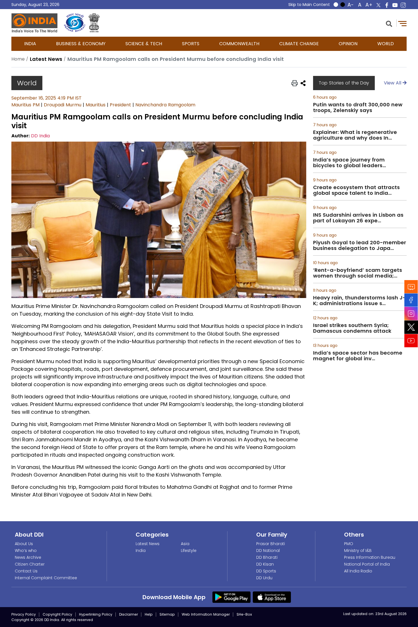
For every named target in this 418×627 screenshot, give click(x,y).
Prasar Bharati (270, 544)
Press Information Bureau (369, 557)
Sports (190, 43)
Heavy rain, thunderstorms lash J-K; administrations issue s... (359, 300)
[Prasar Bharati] (74, 22)
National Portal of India (367, 564)
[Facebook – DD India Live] (386, 5)
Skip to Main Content (309, 4)
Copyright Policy (57, 614)
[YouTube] (411, 340)
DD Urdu (264, 578)
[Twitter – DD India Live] (378, 5)
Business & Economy (80, 43)
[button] (389, 23)
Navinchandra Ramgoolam (165, 105)
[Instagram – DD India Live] (403, 5)
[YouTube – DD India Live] (395, 5)
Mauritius (95, 105)
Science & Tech (143, 43)
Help (149, 614)
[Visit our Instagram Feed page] (411, 313)
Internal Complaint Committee (46, 578)
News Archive (28, 557)
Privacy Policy (23, 614)
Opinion (348, 43)
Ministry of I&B (358, 550)
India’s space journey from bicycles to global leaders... (349, 162)
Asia (185, 544)
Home (18, 59)
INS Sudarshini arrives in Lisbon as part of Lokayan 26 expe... (358, 218)
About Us (24, 544)
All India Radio (358, 571)
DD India (40, 136)
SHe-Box (244, 614)
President (120, 105)
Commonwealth (239, 43)
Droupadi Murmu (62, 105)
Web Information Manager (206, 614)
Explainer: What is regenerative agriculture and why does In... (355, 135)
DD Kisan (265, 564)
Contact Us (26, 571)
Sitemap (167, 614)
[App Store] (272, 597)
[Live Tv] (411, 286)
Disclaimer (128, 614)
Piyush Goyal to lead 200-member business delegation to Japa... (359, 245)
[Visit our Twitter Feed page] (411, 327)
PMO (348, 544)
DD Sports (266, 571)
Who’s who (26, 550)
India (30, 43)
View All (393, 83)
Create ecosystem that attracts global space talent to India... (356, 190)
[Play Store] (231, 597)
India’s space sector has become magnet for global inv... (357, 355)
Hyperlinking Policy (95, 614)
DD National (268, 550)
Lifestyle (188, 550)
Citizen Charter (30, 564)
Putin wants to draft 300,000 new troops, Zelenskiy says (357, 107)
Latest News (148, 544)
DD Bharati (267, 557)
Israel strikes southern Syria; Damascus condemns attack (352, 328)
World (385, 43)
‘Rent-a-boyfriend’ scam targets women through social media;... (357, 273)
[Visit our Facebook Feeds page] (411, 300)
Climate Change (299, 43)
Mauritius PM (25, 105)
